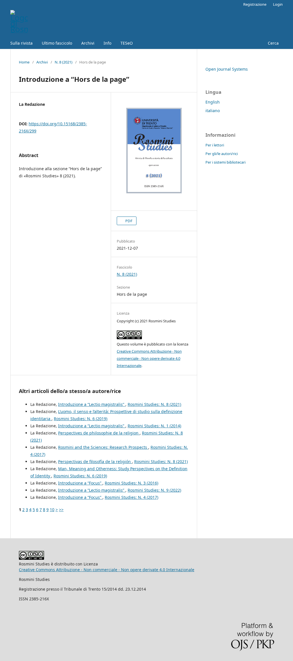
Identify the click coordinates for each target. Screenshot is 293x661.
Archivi (87, 43)
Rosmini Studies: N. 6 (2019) (80, 418)
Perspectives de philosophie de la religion (99, 433)
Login (278, 4)
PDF (128, 220)
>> (61, 509)
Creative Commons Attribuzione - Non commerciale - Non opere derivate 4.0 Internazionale (149, 358)
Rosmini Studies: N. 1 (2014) (154, 425)
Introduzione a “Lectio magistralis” (91, 404)
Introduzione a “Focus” (80, 483)
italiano (212, 110)
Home (24, 62)
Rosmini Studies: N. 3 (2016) (131, 483)
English (212, 102)
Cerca (273, 43)
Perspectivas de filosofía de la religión (95, 461)
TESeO (126, 43)
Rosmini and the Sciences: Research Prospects (103, 447)
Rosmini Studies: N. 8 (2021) (154, 404)
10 (52, 509)
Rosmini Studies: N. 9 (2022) (154, 490)
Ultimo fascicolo (57, 43)
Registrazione (254, 4)
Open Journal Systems (226, 69)
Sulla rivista (21, 43)
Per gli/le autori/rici (221, 153)
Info (107, 43)
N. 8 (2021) (63, 62)
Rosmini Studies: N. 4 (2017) (131, 497)
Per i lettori (214, 145)
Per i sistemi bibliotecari (225, 162)
